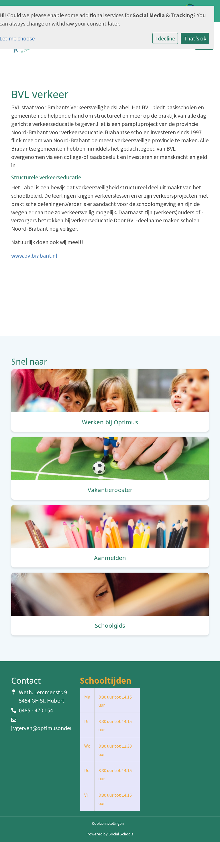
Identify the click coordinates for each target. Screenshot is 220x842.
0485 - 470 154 (36, 710)
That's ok (195, 38)
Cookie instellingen (108, 823)
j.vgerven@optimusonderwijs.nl (48, 728)
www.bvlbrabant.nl (34, 255)
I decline (165, 38)
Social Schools (121, 834)
